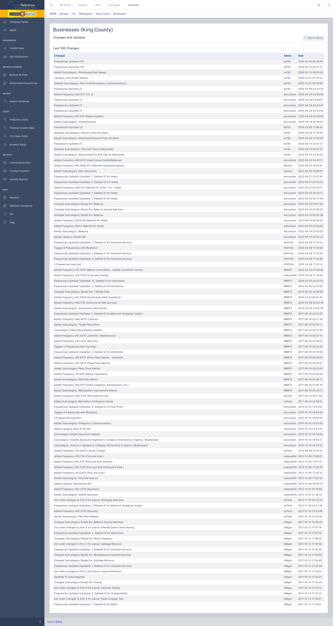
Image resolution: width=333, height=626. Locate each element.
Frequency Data (19, 119)
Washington (85, 13)
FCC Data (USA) (19, 136)
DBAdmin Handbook (21, 205)
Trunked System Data (22, 127)
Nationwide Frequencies (23, 83)
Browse (64, 13)
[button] (318, 4)
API (12, 214)
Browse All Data (18, 74)
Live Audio (114, 4)
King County (103, 13)
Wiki (97, 4)
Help (12, 222)
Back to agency (315, 37)
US (73, 13)
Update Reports (19, 179)
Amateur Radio (18, 144)
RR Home (65, 4)
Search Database (19, 101)
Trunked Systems (19, 170)
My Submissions (19, 56)
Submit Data (17, 48)
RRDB (53, 13)
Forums (83, 4)
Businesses (119, 13)
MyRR (13, 30)
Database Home (19, 21)
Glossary (14, 197)
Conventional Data (20, 162)
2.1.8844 (57, 621)
